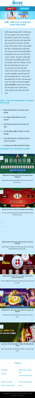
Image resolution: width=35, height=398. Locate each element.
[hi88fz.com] (17, 3)
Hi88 (25, 393)
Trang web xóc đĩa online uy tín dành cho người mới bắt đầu (17, 310)
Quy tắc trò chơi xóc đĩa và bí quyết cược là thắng (17, 209)
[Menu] (2, 3)
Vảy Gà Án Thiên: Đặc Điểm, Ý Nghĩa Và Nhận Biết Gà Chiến (17, 344)
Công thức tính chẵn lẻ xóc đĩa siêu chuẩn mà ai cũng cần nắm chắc (17, 276)
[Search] (32, 3)
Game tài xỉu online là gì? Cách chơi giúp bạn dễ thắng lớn (17, 176)
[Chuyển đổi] (2, 110)
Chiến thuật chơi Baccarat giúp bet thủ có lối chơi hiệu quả (17, 242)
